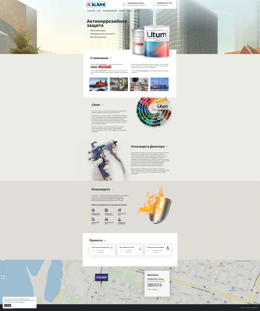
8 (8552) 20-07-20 (154, 284)
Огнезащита (101, 189)
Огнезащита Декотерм (110, 11)
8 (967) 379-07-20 (154, 286)
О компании (91, 11)
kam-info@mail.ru (163, 5)
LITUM (99, 11)
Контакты (137, 11)
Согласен (7, 305)
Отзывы (129, 11)
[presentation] (87, 249)
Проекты (122, 11)
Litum (96, 105)
